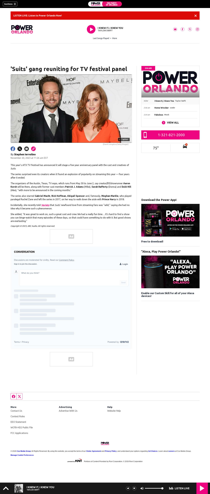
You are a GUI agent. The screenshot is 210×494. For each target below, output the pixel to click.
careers (171, 451)
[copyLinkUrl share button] (33, 148)
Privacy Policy (111, 451)
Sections (8, 4)
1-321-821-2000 (171, 135)
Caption (123, 139)
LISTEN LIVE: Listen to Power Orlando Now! (37, 15)
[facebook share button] (13, 148)
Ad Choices (153, 451)
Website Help (114, 410)
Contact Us (16, 410)
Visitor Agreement (93, 451)
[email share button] (26, 148)
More (114, 38)
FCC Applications (19, 433)
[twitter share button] (19, 148)
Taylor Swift (105, 30)
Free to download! (152, 241)
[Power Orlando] (105, 4)
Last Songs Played (101, 38)
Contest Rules (18, 416)
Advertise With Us (68, 410)
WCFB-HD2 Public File (22, 427)
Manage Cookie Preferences (22, 455)
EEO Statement (18, 422)
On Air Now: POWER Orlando (170, 92)
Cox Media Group (24, 451)
